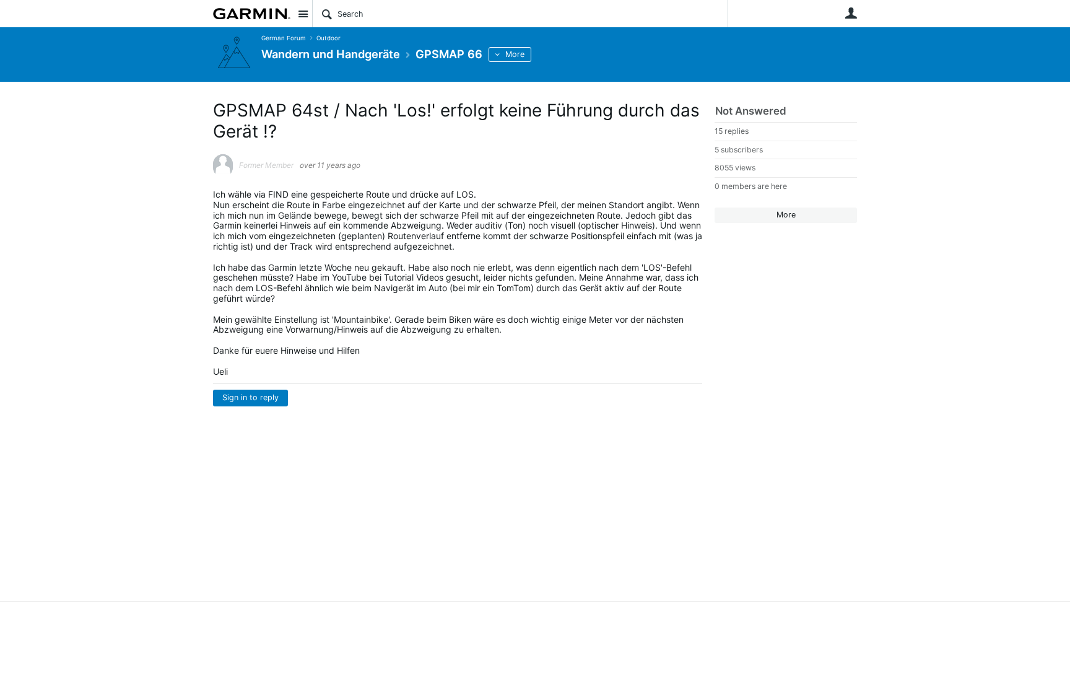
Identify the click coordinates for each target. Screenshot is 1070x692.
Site (303, 13)
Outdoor (328, 38)
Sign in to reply (250, 397)
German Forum (283, 38)
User (851, 13)
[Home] (251, 13)
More (514, 54)
